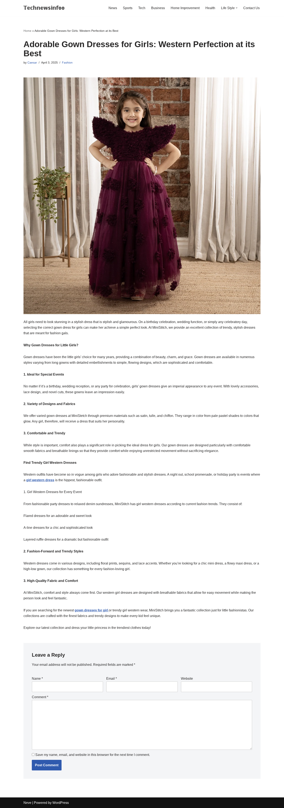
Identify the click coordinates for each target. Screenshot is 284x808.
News (113, 8)
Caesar (32, 62)
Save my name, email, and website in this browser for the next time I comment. (92, 755)
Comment (40, 697)
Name (37, 678)
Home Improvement (185, 8)
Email (111, 678)
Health (210, 8)
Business (158, 8)
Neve (27, 802)
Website (187, 678)
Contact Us (251, 8)
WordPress (60, 802)
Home (27, 30)
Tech (141, 8)
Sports (127, 8)
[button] (236, 8)
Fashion (67, 62)
